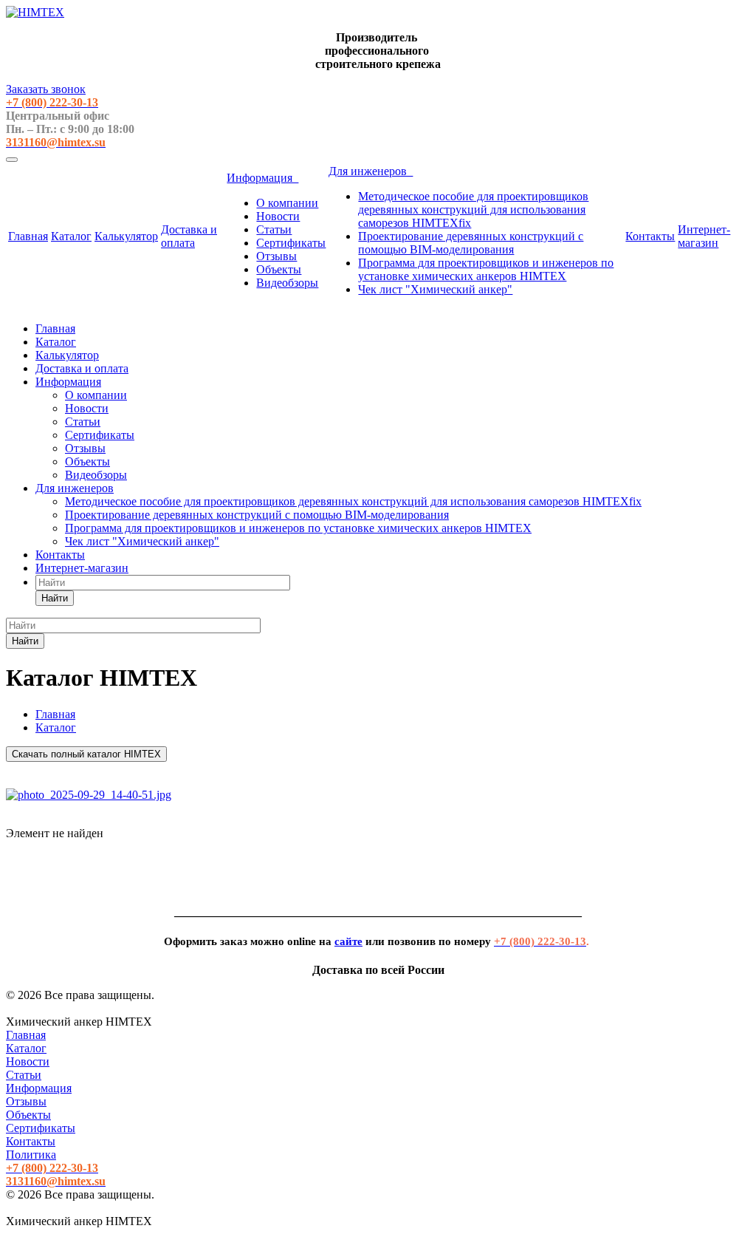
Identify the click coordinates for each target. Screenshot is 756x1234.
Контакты (650, 236)
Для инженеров (371, 171)
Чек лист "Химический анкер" (435, 289)
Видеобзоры (287, 282)
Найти (54, 598)
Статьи (274, 229)
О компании (287, 203)
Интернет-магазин (704, 236)
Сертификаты (291, 242)
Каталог (71, 236)
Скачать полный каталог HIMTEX (86, 754)
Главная (28, 236)
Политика (31, 1154)
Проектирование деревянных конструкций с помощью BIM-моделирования (470, 243)
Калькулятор (126, 236)
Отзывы (276, 256)
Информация (262, 177)
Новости (278, 216)
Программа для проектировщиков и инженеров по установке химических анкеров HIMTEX (486, 269)
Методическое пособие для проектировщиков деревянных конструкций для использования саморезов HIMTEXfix (473, 209)
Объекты (278, 269)
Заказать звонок (46, 89)
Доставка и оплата (189, 236)
